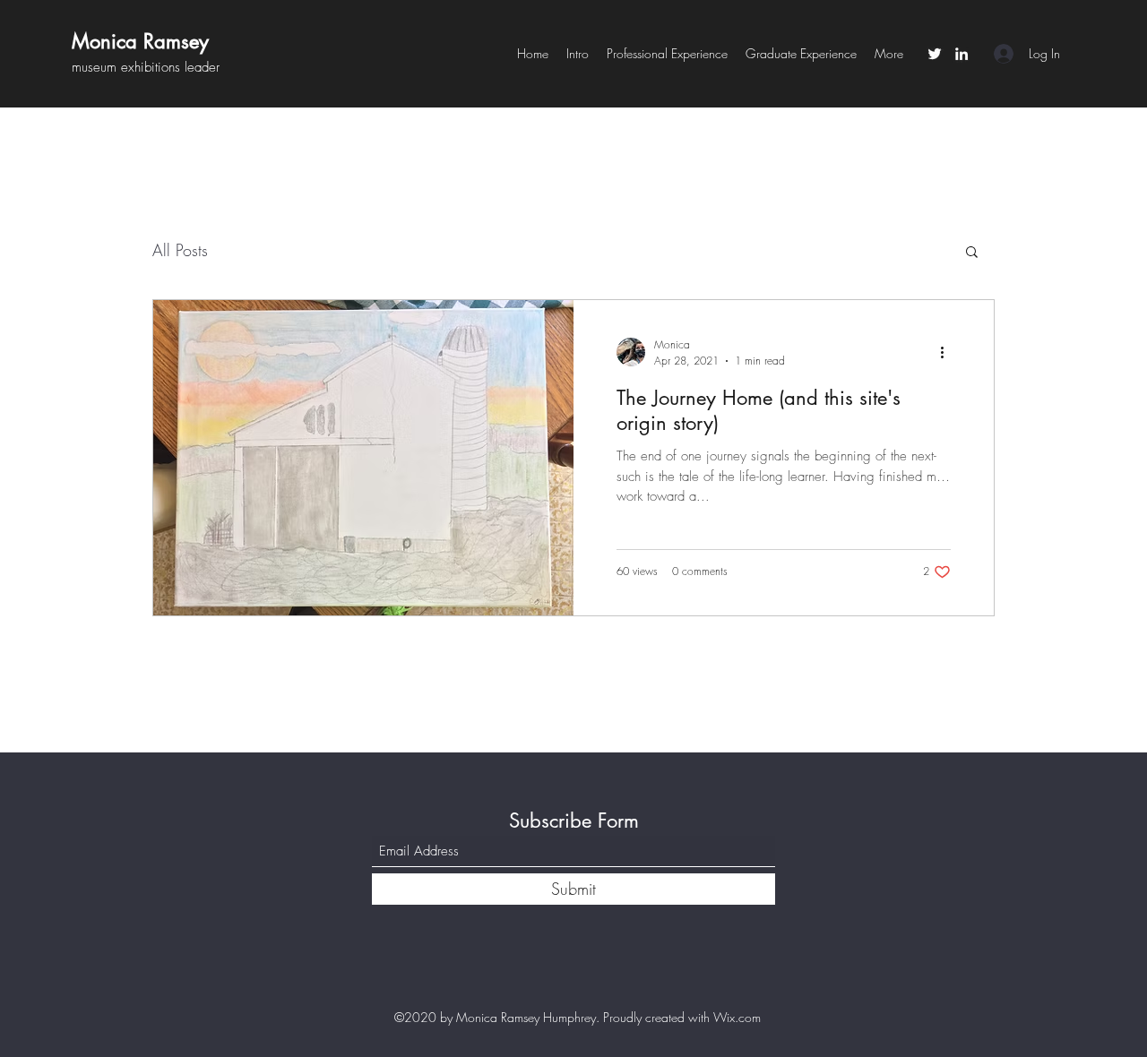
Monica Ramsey (140, 41)
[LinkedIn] (961, 54)
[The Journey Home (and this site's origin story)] (363, 457)
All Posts (180, 250)
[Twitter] (935, 54)
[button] (971, 253)
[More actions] (948, 352)
